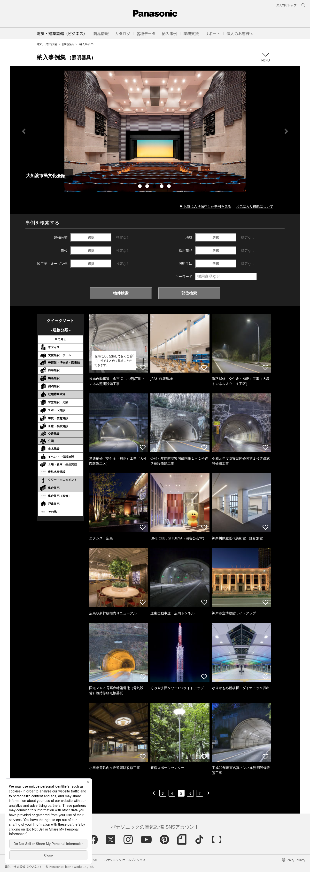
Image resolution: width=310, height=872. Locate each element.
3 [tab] (155, 186)
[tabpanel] (155, 131)
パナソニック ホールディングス (124, 860)
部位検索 (189, 293)
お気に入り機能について (254, 206)
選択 (91, 237)
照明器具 (68, 44)
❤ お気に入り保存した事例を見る (205, 206)
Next (286, 131)
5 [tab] (169, 186)
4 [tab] (162, 186)
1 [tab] (140, 186)
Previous (24, 131)
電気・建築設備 (47, 44)
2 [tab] (147, 186)
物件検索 (121, 293)
